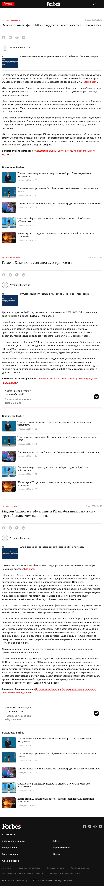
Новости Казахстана (11, 20)
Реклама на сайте (55, 868)
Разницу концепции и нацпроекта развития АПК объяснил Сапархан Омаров (59, 56)
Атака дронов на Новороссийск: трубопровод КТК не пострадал (52, 547)
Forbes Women (10, 854)
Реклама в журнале (80, 868)
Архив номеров (10, 860)
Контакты (6, 868)
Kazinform (29, 569)
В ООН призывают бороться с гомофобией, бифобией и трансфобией (55, 294)
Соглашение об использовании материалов (22, 873)
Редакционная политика (29, 868)
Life (55, 841)
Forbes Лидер (9, 847)
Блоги (56, 854)
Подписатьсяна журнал (8, 4)
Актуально (7, 834)
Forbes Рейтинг (61, 847)
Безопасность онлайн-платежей (65, 873)
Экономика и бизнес (13, 841)
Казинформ (89, 81)
